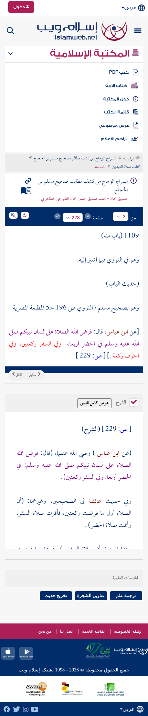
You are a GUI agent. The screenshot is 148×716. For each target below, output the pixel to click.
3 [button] (124, 216)
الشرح (121, 401)
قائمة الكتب (116, 112)
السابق (33, 375)
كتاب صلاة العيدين (126, 167)
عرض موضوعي (114, 125)
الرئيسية (129, 158)
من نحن (44, 631)
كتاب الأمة (116, 85)
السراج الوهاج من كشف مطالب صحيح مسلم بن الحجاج (75, 158)
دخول (19, 6)
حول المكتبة (116, 99)
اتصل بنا (66, 631)
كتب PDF (119, 72)
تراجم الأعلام (114, 138)
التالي (18, 375)
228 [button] (76, 217)
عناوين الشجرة (91, 595)
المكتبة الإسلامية (90, 53)
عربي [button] (130, 8)
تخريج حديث (55, 595)
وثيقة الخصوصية (127, 631)
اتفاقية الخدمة (93, 631)
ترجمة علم (126, 595)
